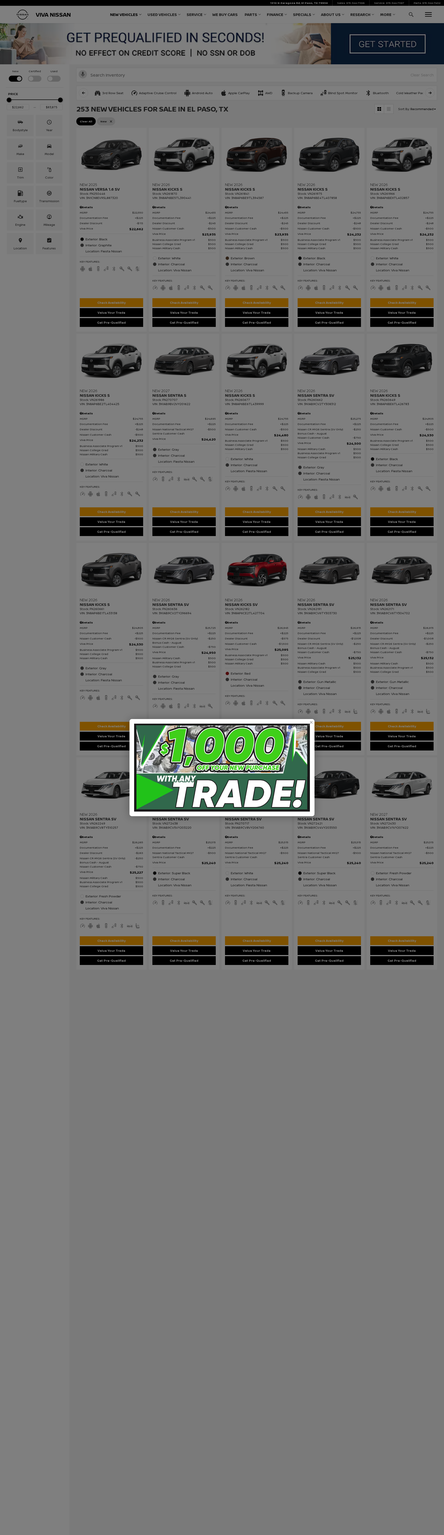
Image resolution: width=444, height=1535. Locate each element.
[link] (311, 722)
